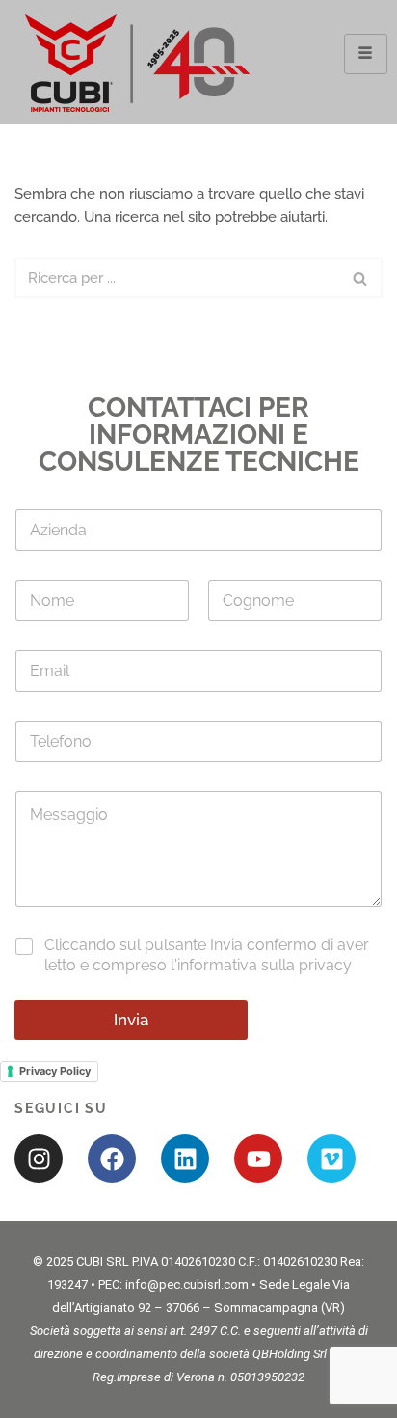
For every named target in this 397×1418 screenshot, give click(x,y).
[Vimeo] (331, 1158)
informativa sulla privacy (264, 965)
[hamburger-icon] (365, 54)
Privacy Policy (55, 1070)
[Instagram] (38, 1158)
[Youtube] (258, 1158)
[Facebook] (112, 1158)
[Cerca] (361, 278)
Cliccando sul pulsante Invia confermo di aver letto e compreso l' (206, 955)
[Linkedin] (185, 1158)
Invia (131, 1019)
